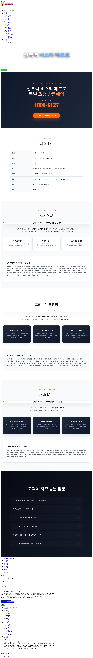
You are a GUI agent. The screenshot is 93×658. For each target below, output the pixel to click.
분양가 (8, 18)
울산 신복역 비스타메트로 (10, 10)
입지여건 (8, 24)
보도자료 (8, 42)
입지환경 (5, 21)
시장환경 (8, 28)
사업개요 (5, 13)
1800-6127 (46, 105)
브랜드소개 (9, 15)
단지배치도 (6, 31)
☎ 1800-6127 (4, 70)
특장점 (8, 22)
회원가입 (9, 656)
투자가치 (8, 30)
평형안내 (8, 33)
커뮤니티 (8, 36)
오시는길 (5, 39)
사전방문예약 (10, 602)
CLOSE (2, 604)
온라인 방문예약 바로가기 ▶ (46, 115)
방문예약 (5, 12)
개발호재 (8, 27)
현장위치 (8, 19)
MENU (2, 1)
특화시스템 (9, 38)
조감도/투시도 (10, 16)
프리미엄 (5, 25)
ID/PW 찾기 (3, 656)
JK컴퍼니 (3, 584)
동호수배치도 (9, 34)
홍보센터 (5, 41)
